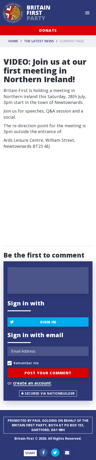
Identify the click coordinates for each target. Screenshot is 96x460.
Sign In (48, 322)
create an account (32, 383)
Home (13, 41)
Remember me (26, 363)
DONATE (48, 30)
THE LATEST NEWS (39, 41)
